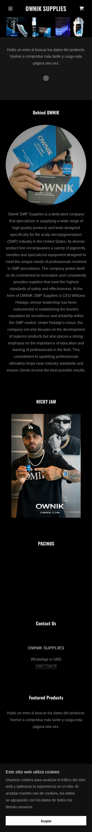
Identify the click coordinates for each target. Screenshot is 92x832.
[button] (12, 8)
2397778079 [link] (46, 666)
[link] (46, 8)
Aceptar (46, 820)
